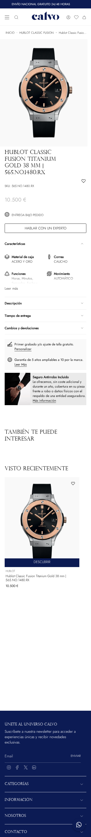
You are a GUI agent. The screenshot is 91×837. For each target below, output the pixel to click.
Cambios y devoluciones (22, 328)
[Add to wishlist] (45, 181)
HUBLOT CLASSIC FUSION (36, 32)
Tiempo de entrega (18, 315)
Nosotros (15, 816)
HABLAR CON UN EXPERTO (45, 228)
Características (15, 243)
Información (18, 800)
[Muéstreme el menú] (7, 17)
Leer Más (20, 364)
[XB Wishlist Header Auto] (76, 17)
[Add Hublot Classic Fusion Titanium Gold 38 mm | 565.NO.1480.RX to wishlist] (73, 483)
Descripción (13, 303)
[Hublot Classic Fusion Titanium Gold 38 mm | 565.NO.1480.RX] (42, 522)
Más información (44, 400)
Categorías (17, 784)
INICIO (10, 32)
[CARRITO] (84, 17)
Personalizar (23, 349)
